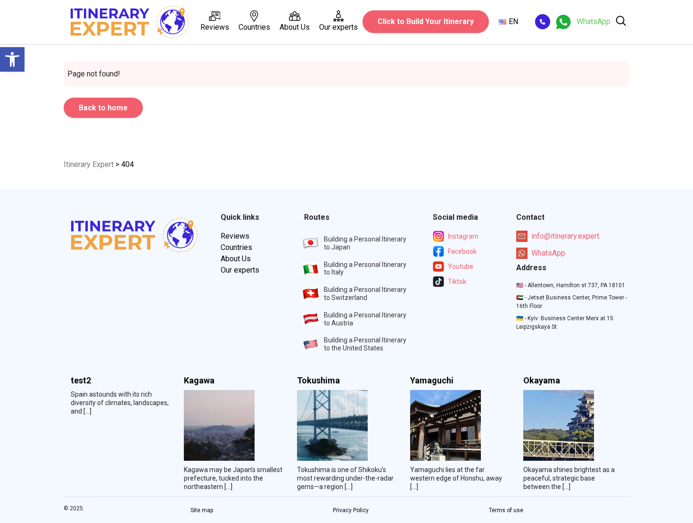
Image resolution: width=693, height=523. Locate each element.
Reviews (214, 27)
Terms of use (506, 510)
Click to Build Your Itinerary (426, 21)
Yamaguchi (432, 380)
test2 (81, 380)
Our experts (338, 27)
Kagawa (199, 380)
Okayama (541, 380)
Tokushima (318, 380)
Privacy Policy (351, 510)
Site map (201, 510)
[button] (12, 59)
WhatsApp (548, 253)
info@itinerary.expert (565, 236)
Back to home (103, 107)
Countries (254, 27)
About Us (295, 27)
